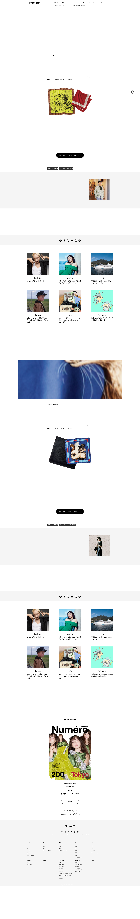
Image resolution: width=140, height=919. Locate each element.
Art (55, 2)
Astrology (78, 2)
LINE (60, 246)
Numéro (34, 3)
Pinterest (80, 246)
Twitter (68, 246)
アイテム (64, 5)
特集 (60, 5)
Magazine (85, 2)
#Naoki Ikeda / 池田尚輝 (66, 168)
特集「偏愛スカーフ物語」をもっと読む (70, 155)
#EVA (48, 915)
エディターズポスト (80, 5)
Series (73, 2)
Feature (55, 56)
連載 (74, 5)
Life (63, 2)
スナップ (69, 5)
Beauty (51, 2)
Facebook (64, 246)
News (56, 5)
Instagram (76, 246)
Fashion (46, 2)
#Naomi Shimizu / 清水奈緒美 (68, 540)
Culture (59, 2)
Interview (68, 2)
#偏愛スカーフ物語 (52, 168)
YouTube (72, 246)
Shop (90, 2)
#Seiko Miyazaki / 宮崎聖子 (72, 915)
